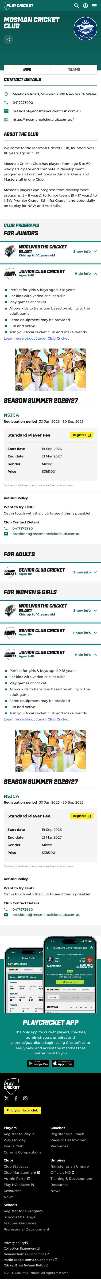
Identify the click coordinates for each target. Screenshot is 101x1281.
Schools (10, 1205)
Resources (59, 1146)
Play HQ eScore (19, 1185)
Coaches (57, 1128)
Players (10, 1128)
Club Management (22, 1172)
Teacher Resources (20, 1223)
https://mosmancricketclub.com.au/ (43, 119)
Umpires (57, 1160)
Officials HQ (62, 1172)
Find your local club (22, 1110)
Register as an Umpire (69, 1166)
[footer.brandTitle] (12, 1093)
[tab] (27, 69)
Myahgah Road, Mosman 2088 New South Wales (55, 94)
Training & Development (71, 1179)
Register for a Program (23, 1211)
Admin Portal (17, 1179)
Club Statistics (16, 1166)
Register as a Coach (67, 1134)
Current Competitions (22, 1152)
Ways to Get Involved (68, 1140)
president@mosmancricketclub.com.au (47, 111)
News (8, 1197)
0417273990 (23, 103)
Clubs (9, 1160)
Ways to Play (15, 1140)
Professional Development (26, 1229)
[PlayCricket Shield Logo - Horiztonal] (19, 5)
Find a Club (13, 1146)
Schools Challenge (19, 1217)
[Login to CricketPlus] (85, 5)
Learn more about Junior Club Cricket (36, 338)
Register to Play (19, 1134)
